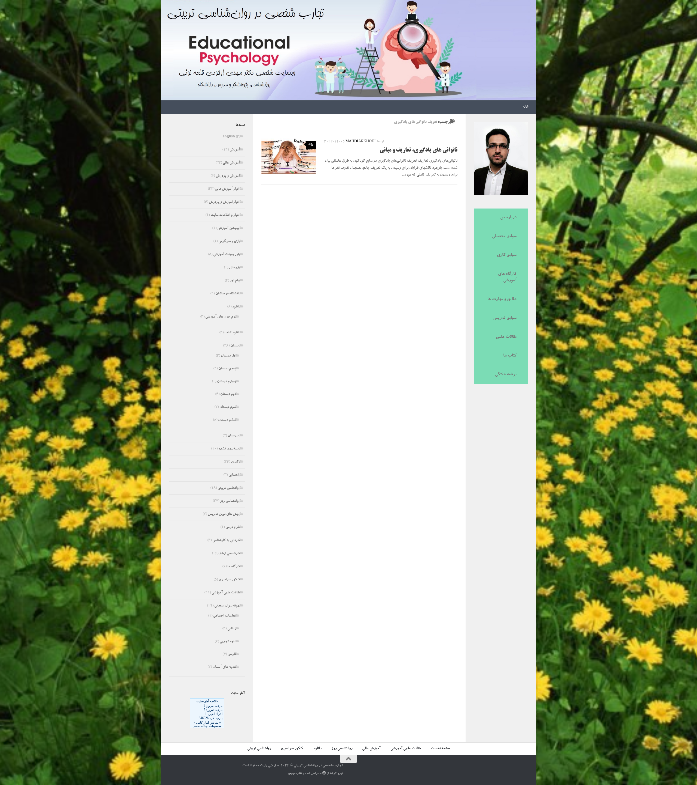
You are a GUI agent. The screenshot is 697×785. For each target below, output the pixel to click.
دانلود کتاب (232, 333)
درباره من (508, 217)
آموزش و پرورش (228, 176)
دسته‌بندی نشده (229, 449)
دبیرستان (234, 436)
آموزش (235, 150)
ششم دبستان (227, 420)
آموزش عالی (231, 163)
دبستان (235, 346)
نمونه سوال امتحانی (227, 606)
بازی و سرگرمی (229, 242)
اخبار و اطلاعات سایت (225, 215)
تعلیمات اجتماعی (224, 616)
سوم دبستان (227, 407)
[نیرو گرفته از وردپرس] (324, 773)
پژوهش (234, 268)
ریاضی (231, 629)
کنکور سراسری (229, 580)
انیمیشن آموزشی (228, 229)
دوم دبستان (228, 394)
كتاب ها (509, 356)
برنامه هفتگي (505, 374)
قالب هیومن (295, 773)
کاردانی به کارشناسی (226, 541)
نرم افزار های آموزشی (220, 317)
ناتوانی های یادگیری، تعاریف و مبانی (418, 150)
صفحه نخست (440, 749)
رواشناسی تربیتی (229, 488)
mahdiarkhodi (361, 142)
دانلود (236, 307)
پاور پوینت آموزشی (226, 255)
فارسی (232, 655)
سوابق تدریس (504, 318)
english (229, 137)
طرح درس (232, 528)
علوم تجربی (228, 642)
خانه (525, 107)
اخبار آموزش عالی (227, 189)
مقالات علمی (506, 337)
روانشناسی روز (230, 501)
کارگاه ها (233, 567)
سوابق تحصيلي (504, 236)
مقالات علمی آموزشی (226, 593)
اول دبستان (228, 356)
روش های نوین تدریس (224, 514)
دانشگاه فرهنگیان (227, 294)
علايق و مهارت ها (501, 299)
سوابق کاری (506, 255)
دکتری (235, 462)
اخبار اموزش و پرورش (224, 202)
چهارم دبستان (226, 382)
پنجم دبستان (227, 369)
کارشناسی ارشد (229, 554)
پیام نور (235, 281)
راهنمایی (234, 475)
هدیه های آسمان (224, 667)
